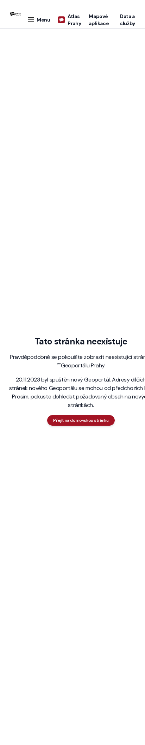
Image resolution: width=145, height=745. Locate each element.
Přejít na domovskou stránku (80, 420)
